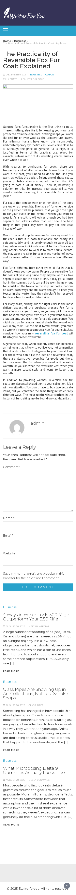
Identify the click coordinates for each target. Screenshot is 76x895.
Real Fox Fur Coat (32, 79)
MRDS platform (39, 626)
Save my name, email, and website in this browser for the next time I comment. (33, 576)
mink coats (10, 79)
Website (9, 553)
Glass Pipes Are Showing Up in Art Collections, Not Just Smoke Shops (35, 693)
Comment (11, 467)
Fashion (49, 74)
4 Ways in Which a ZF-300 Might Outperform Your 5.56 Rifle (37, 616)
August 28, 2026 (15, 626)
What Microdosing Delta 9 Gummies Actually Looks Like (34, 770)
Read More (11, 671)
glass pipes (36, 705)
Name (8, 518)
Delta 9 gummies (39, 779)
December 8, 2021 (16, 74)
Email (8, 535)
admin (37, 423)
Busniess (36, 74)
